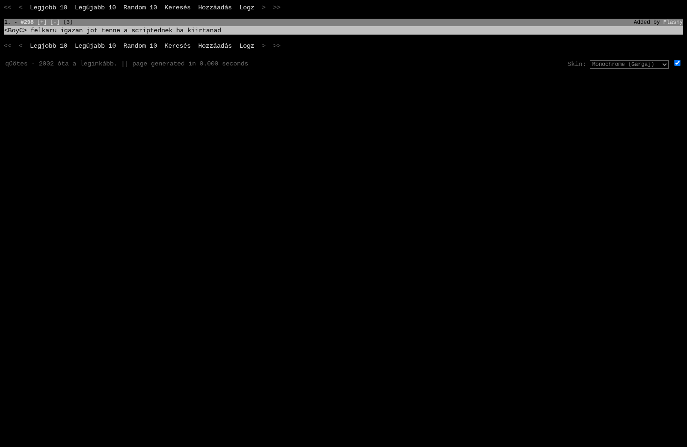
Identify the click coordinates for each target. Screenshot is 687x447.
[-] (55, 22)
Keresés (178, 7)
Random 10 (140, 7)
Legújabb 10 (95, 7)
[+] (42, 22)
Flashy (673, 22)
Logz (246, 7)
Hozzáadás (215, 7)
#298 (27, 22)
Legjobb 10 (48, 7)
